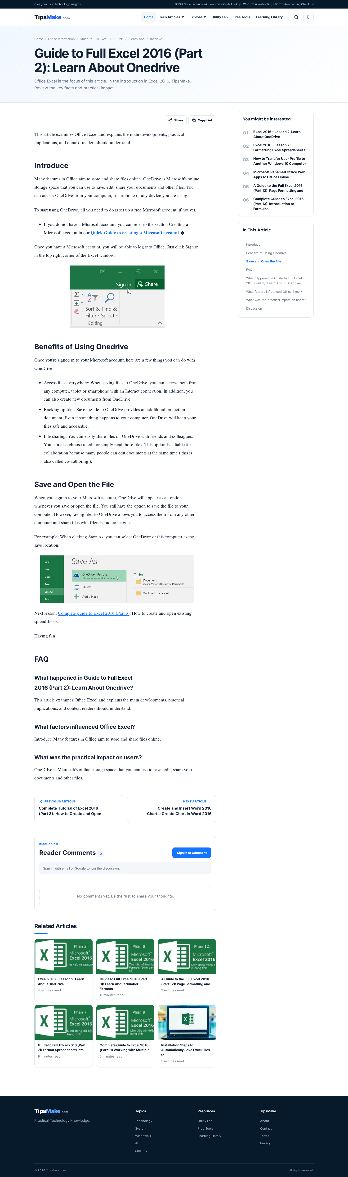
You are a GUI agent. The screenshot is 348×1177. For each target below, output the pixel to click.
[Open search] (296, 17)
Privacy (265, 1143)
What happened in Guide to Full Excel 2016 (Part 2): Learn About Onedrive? (274, 280)
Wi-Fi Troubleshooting (257, 4)
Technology (143, 1121)
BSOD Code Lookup (188, 4)
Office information (61, 39)
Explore (198, 17)
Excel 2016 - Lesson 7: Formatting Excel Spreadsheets (279, 147)
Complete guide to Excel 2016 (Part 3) (93, 613)
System (140, 1128)
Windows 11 (143, 1136)
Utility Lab (220, 17)
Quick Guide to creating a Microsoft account (135, 232)
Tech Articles (171, 17)
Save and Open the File (263, 261)
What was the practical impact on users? (276, 300)
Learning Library (269, 17)
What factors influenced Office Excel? (274, 291)
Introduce (253, 244)
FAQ (249, 269)
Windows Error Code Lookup (222, 4)
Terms (264, 1136)
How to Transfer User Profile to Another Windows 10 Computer (279, 160)
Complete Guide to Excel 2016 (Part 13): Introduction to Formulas (278, 204)
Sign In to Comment (192, 852)
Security (141, 1151)
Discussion (254, 308)
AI (136, 1143)
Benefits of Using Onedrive (266, 253)
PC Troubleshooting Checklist (294, 4)
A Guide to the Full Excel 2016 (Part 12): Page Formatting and (278, 187)
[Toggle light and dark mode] (308, 17)
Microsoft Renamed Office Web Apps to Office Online (279, 174)
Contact (266, 1128)
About (264, 1121)
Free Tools (241, 17)
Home (148, 17)
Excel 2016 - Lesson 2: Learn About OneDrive (277, 134)
